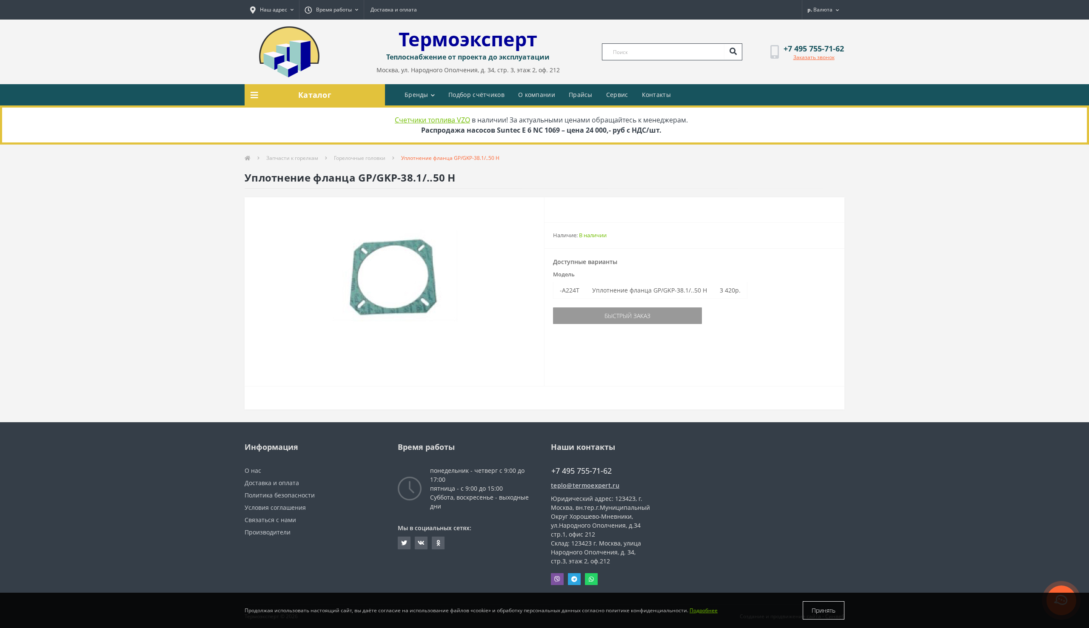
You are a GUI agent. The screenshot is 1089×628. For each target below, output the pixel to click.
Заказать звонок (814, 57)
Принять (823, 610)
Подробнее (704, 610)
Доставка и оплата (394, 9)
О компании (536, 95)
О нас (253, 470)
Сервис (617, 95)
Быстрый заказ (627, 316)
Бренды (416, 95)
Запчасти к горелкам (292, 158)
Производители (268, 532)
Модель (564, 274)
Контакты (656, 95)
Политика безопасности (280, 495)
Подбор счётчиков (476, 95)
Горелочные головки (359, 158)
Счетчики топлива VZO (432, 120)
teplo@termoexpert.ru (585, 485)
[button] (272, 10)
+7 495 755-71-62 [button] (581, 471)
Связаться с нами (270, 520)
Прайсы (581, 95)
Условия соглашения (275, 507)
